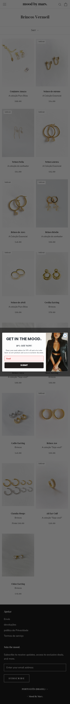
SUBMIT (24, 365)
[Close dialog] (65, 335)
